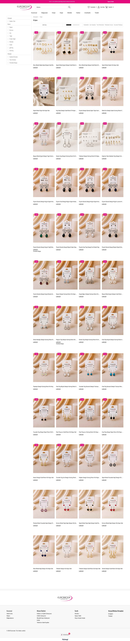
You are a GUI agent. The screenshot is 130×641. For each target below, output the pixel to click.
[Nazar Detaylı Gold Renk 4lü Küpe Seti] (44, 459)
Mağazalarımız (10, 618)
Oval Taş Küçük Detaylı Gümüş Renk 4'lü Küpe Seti (112, 339)
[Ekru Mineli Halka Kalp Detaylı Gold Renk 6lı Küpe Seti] (44, 46)
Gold (11, 44)
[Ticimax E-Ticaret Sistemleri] (65, 640)
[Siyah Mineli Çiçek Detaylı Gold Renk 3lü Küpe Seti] (67, 46)
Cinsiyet (10, 18)
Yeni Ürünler (13, 60)
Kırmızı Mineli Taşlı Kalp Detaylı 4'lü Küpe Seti (67, 523)
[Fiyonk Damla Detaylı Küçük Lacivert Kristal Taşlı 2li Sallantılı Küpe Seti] (112, 183)
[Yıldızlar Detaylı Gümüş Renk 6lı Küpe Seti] (89, 137)
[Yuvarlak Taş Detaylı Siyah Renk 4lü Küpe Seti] (44, 413)
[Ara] (69, 7)
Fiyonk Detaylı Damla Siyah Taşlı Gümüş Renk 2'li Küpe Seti (89, 110)
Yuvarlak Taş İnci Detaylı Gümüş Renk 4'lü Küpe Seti (67, 477)
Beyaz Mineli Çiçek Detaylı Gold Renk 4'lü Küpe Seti (112, 294)
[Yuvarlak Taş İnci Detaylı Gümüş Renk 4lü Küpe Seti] (67, 459)
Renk (9, 24)
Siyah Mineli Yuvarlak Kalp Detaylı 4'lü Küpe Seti (112, 477)
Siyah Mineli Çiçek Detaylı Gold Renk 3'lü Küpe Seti (67, 65)
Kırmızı (11, 30)
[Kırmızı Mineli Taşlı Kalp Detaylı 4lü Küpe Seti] (67, 504)
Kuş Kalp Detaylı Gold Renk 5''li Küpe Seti (67, 110)
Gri (10, 33)
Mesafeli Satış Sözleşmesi (43, 618)
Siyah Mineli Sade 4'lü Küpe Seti (110, 65)
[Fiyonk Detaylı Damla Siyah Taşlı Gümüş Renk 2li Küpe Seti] (89, 92)
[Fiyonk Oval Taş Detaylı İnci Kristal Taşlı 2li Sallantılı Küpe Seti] (89, 228)
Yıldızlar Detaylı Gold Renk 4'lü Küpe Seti (89, 568)
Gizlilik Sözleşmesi (41, 616)
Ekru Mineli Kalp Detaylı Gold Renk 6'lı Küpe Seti (89, 65)
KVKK (38, 620)
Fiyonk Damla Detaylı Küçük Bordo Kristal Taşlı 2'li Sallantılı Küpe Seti (44, 294)
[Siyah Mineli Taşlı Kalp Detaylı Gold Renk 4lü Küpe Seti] (89, 504)
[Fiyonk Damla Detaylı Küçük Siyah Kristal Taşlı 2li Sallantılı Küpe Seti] (89, 183)
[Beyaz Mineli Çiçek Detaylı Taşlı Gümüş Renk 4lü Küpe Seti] (44, 137)
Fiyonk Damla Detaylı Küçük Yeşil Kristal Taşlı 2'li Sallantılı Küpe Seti (44, 247)
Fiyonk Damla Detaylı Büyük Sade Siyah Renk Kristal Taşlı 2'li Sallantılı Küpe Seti (67, 247)
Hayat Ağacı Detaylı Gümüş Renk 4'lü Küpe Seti (89, 294)
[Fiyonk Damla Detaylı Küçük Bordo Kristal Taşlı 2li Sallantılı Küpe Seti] (44, 275)
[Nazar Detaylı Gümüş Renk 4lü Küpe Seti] (67, 275)
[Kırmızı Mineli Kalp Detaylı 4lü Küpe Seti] (112, 504)
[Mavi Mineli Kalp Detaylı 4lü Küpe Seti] (44, 550)
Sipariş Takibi (111, 1)
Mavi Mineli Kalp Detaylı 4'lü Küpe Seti (43, 568)
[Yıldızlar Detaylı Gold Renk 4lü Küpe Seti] (89, 550)
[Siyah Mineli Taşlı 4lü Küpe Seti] (44, 92)
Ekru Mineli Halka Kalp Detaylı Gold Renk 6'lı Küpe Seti (44, 65)
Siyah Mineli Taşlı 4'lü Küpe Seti (41, 110)
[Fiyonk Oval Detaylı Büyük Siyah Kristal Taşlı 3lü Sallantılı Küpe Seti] (67, 183)
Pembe (11, 42)
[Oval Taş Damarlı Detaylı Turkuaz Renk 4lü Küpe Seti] (112, 367)
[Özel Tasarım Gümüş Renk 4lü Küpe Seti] (89, 413)
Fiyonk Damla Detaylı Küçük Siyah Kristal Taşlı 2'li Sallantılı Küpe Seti (89, 201)
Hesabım (77, 613)
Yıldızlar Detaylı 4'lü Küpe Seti (64, 568)
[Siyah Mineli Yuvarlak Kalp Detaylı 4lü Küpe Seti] (112, 459)
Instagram (110, 613)
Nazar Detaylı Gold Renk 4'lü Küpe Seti (43, 477)
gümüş (11, 47)
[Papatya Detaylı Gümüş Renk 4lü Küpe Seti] (44, 367)
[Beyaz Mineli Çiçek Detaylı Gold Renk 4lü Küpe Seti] (112, 275)
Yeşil (11, 36)
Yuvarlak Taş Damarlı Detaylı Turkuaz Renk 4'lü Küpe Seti (89, 386)
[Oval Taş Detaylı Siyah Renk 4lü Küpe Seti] (112, 413)
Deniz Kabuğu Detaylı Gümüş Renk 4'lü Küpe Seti (44, 339)
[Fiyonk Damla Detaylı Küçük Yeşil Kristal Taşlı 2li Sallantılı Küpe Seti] (44, 228)
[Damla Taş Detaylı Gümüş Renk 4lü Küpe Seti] (67, 137)
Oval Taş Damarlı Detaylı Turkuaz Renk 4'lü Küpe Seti (112, 386)
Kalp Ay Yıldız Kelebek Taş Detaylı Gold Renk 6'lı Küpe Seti (112, 156)
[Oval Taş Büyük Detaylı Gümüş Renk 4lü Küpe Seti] (67, 367)
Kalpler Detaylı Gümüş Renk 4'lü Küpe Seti (89, 477)
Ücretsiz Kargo (13, 62)
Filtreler (9, 54)
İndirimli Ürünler (14, 57)
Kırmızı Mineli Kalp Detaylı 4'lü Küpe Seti (112, 523)
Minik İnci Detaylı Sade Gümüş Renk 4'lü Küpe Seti (112, 110)
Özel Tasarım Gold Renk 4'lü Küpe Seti (66, 432)
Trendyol (110, 616)
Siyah (11, 27)
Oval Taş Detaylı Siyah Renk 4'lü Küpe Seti (112, 432)
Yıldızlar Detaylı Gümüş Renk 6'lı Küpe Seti (89, 156)
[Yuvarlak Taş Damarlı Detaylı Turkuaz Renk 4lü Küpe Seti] (89, 367)
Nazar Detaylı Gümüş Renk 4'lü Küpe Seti (67, 294)
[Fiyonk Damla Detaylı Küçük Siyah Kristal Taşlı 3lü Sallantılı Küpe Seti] (44, 183)
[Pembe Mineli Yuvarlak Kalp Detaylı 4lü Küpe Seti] (44, 504)
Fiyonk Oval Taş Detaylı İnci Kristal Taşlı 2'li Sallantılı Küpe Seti (89, 247)
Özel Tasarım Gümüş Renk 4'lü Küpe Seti (89, 432)
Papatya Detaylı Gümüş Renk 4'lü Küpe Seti (44, 386)
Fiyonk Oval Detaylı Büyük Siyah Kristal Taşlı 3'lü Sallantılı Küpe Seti (67, 201)
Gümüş (11, 50)
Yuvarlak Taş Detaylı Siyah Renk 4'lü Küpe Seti (44, 432)
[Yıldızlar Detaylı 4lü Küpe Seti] (67, 550)
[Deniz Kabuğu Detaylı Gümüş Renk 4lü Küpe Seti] (44, 320)
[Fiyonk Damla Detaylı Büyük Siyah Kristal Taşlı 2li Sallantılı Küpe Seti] (112, 228)
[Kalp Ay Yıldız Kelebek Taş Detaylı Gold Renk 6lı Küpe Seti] (112, 137)
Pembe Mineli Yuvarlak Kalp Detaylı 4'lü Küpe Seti (44, 523)
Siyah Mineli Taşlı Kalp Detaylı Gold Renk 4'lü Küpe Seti (89, 523)
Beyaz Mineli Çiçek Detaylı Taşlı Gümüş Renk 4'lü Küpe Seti (44, 156)
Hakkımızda (9, 613)
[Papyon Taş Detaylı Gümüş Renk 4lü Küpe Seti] (67, 320)
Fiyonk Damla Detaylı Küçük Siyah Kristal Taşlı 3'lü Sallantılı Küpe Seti (44, 201)
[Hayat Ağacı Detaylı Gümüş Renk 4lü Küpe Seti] (89, 275)
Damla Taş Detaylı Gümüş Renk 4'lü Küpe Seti (67, 156)
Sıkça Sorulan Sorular (80, 618)
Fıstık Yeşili (12, 39)
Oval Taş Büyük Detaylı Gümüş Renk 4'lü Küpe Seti (67, 386)
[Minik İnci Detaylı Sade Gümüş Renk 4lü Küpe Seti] (112, 92)
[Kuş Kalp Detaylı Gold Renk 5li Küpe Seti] (67, 92)
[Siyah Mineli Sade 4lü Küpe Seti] (112, 46)
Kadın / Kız (12, 21)
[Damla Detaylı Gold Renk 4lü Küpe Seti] (112, 550)
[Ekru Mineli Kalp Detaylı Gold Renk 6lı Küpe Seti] (89, 46)
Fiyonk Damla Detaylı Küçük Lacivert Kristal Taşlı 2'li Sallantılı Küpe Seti (112, 201)
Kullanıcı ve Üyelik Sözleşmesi (44, 613)
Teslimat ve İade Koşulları (43, 622)
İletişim (8, 616)
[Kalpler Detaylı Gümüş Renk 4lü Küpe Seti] (89, 459)
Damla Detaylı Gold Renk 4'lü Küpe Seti (112, 568)
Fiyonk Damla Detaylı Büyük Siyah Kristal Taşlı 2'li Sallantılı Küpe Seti (112, 247)
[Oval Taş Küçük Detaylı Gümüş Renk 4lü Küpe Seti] (112, 320)
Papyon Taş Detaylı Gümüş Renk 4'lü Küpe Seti (67, 339)
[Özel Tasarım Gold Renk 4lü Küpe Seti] (67, 413)
